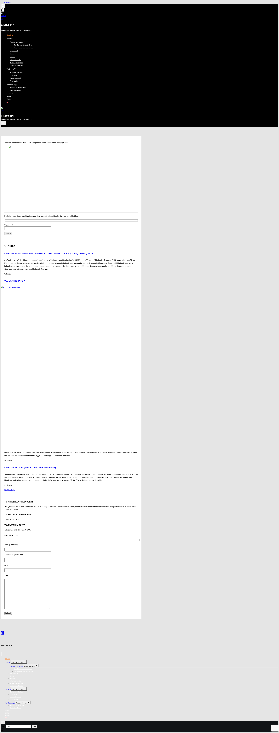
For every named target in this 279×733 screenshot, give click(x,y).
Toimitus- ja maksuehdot (18, 87)
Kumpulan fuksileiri (16, 66)
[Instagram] (2, 11)
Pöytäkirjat (13, 75)
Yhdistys (8, 689)
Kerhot (12, 54)
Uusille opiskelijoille (16, 63)
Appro (9, 96)
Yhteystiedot (14, 81)
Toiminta (8, 662)
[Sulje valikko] (1, 654)
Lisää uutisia (9, 490)
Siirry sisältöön (7, 2)
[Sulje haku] (3, 722)
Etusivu (10, 35)
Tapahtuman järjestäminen (23, 45)
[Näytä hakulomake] (3, 6)
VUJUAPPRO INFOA (14, 281)
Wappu (9, 99)
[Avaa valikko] (3, 123)
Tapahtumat (14, 51)
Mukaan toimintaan (16, 666)
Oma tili (10, 93)
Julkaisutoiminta (15, 60)
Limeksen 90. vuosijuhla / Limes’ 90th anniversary (30, 467)
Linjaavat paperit (15, 78)
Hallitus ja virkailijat (16, 72)
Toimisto (12, 57)
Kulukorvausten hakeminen (23, 48)
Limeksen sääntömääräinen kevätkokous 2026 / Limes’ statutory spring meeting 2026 (48, 253)
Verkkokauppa (10, 703)
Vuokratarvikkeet (15, 90)
